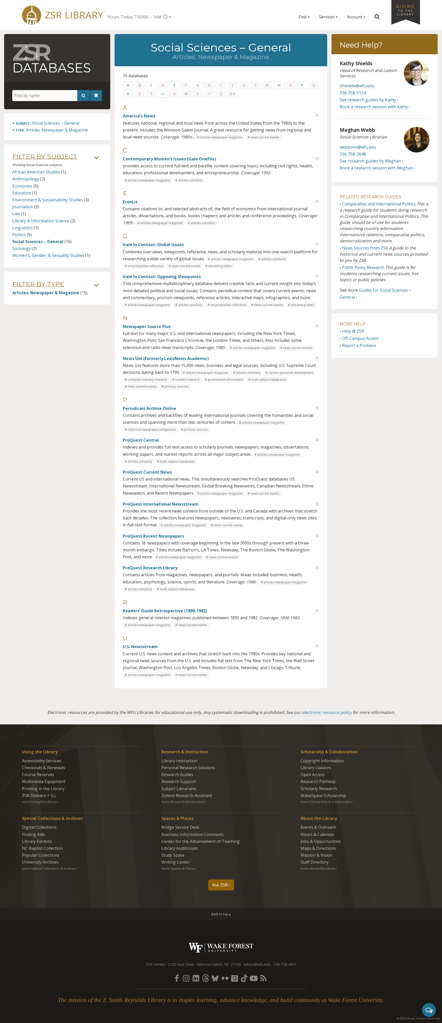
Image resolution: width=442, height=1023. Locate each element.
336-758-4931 (284, 964)
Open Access (313, 774)
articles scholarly (190, 180)
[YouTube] (254, 978)
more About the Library (318, 868)
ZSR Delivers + (39, 795)
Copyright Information (322, 761)
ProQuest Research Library (150, 568)
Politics (19, 234)
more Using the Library (39, 801)
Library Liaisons (316, 767)
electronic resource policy (327, 712)
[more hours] (167, 16)
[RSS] (263, 978)
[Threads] (205, 978)
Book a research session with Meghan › (377, 168)
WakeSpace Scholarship (323, 795)
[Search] (83, 95)
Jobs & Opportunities (321, 841)
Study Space (172, 855)
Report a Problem (359, 345)
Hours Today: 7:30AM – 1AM (134, 17)
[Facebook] (176, 978)
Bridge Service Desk (180, 827)
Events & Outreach (318, 827)
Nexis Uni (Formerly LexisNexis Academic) (166, 358)
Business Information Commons (192, 834)
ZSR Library (74, 15)
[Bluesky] (215, 978)
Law (16, 213)
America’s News (139, 116)
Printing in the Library (43, 788)
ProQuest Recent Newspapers (153, 536)
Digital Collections (39, 827)
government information (225, 379)
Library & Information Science (40, 221)
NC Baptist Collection (42, 848)
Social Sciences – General (37, 241)
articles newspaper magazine (221, 137)
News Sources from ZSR (365, 248)
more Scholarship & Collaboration (326, 801)
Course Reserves (38, 774)
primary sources (176, 386)
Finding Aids (33, 834)
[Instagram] (186, 978)
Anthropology (25, 179)
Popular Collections (40, 855)
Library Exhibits (37, 841)
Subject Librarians (178, 788)
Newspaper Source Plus (147, 326)
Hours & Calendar (318, 834)
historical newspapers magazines (152, 429)
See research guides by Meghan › (371, 161)
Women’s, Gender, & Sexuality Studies (48, 255)
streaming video (220, 266)
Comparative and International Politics (379, 204)
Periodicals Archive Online (149, 408)
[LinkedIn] (196, 978)
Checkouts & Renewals (43, 767)
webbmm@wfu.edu (358, 147)
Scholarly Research (319, 788)
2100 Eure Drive (181, 964)
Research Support (178, 781)
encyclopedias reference (145, 266)
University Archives (40, 862)
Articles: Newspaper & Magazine (45, 293)
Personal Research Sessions (188, 767)
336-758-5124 (353, 93)
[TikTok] (244, 978)
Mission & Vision (316, 855)
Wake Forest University (221, 947)
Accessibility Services (41, 761)
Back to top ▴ (221, 914)
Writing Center (175, 862)
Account (354, 17)
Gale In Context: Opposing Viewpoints (162, 276)
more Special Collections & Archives (49, 868)
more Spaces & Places (178, 868)
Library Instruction (179, 761)
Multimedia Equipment (43, 781)
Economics (22, 186)
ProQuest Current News (147, 472)
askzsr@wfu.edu (257, 964)
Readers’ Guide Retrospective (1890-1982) (165, 611)
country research (187, 379)
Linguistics (22, 228)
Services (327, 17)
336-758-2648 (353, 154)
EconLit (130, 202)
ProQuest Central (141, 440)
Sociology (21, 248)
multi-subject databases (268, 379)
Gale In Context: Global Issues (153, 244)
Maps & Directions (318, 848)
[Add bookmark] (317, 116)
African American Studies (36, 172)
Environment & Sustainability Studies (47, 200)
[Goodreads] (234, 978)
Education (21, 193)
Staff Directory (314, 862)
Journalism (22, 207)
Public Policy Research (363, 267)
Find (302, 17)
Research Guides (177, 774)
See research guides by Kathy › (369, 100)
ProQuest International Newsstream (160, 504)
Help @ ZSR (353, 331)
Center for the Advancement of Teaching (200, 841)
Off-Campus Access (360, 338)
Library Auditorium (179, 848)
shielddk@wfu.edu (357, 86)
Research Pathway (318, 781)
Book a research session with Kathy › (375, 107)
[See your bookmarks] (96, 95)
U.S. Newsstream (140, 646)
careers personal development (290, 373)
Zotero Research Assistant (186, 795)
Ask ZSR (220, 885)
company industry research (147, 379)
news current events (264, 137)
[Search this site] (377, 17)
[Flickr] (225, 978)
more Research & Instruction (183, 801)
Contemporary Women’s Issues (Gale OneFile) (169, 159)
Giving (405, 10)
